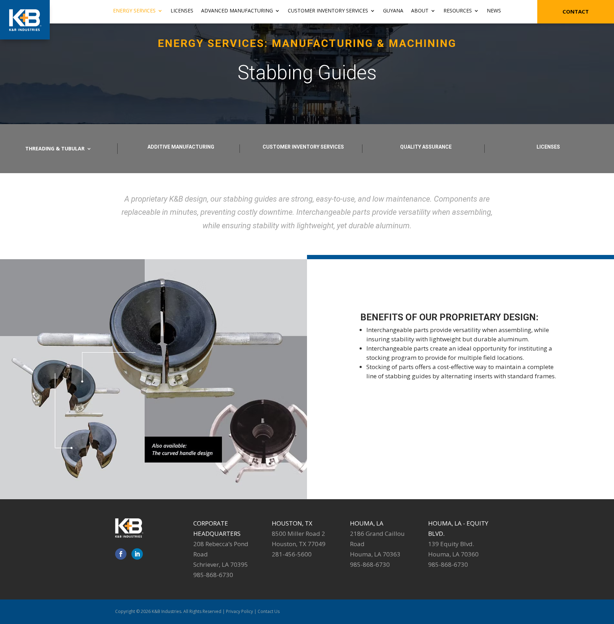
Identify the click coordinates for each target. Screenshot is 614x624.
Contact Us (269, 611)
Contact (575, 11)
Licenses (182, 11)
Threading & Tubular (55, 149)
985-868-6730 (213, 575)
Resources (457, 11)
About (420, 11)
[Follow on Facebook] (120, 554)
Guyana (393, 11)
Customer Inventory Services (328, 11)
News (494, 11)
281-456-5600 (292, 554)
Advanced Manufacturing (237, 11)
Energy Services (134, 11)
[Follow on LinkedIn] (137, 554)
